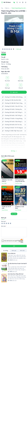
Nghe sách (15, 92)
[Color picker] (14, 2)
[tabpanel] (14, 267)
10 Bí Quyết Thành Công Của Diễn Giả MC (20, 181)
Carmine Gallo (18, 183)
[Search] (17, 2)
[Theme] (20, 2)
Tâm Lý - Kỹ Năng (6, 64)
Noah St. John (5, 59)
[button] (14, 2)
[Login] (23, 2)
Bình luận (3, 226)
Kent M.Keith (18, 210)
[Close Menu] (25, 2)
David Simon (5, 210)
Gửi (14, 246)
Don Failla (4, 183)
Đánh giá (3, 221)
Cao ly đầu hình (11, 253)
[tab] (5, 250)
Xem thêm (14, 214)
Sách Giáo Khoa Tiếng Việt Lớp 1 (16, 274)
